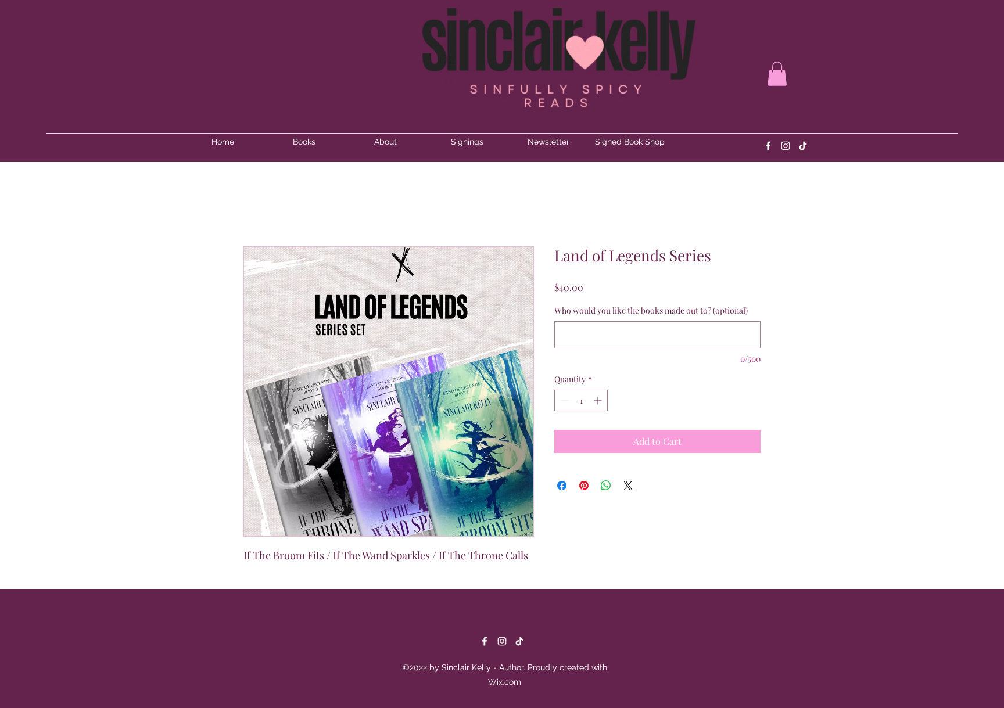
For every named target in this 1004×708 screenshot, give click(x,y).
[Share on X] (628, 486)
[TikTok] (519, 641)
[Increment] (598, 400)
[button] (777, 74)
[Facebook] (768, 146)
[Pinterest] (803, 146)
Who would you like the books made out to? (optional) (651, 310)
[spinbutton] (581, 400)
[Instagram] (785, 146)
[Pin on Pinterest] (584, 486)
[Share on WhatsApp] (606, 486)
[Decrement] (563, 400)
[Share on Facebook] (562, 486)
